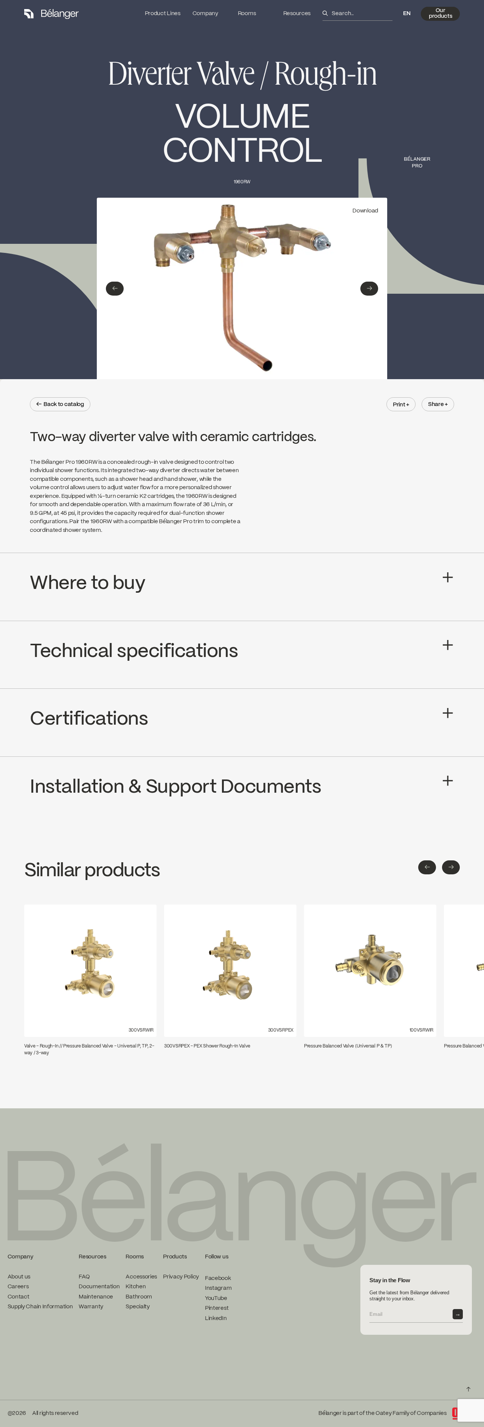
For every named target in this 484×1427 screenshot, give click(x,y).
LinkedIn (216, 1318)
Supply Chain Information (40, 1306)
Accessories (141, 1276)
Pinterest (216, 1308)
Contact (18, 1296)
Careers (18, 1286)
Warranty (91, 1306)
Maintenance (96, 1296)
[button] (407, 14)
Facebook (218, 1278)
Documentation (99, 1286)
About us (19, 1276)
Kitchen (136, 1286)
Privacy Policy (181, 1276)
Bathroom (139, 1296)
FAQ (84, 1276)
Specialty (137, 1306)
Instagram (218, 1288)
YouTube (216, 1298)
